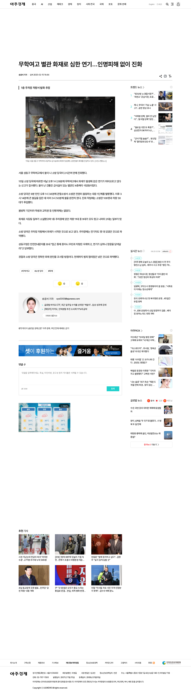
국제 (102, 4)
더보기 (144, 445)
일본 (160, 400)
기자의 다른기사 (51, 316)
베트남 (169, 400)
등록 (113, 388)
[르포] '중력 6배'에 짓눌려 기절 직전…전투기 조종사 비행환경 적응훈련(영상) (69, 558)
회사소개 (13, 663)
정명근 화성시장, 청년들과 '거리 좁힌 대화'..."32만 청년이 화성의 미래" (151, 276)
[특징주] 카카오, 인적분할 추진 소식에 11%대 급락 (65, 309)
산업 (50, 4)
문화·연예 (122, 4)
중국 (34, 4)
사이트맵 (138, 663)
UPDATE (165, 251)
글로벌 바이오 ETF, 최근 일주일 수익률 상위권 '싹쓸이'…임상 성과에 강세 (75, 305)
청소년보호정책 (91, 663)
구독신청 (27, 663)
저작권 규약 (109, 663)
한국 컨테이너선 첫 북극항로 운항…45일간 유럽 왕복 (152, 300)
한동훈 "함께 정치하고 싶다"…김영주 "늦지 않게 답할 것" (106, 558)
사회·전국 (90, 4)
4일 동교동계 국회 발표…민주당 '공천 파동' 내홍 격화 (34, 589)
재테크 (60, 4)
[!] (171, 87)
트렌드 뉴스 (136, 87)
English (152, 4)
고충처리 (124, 663)
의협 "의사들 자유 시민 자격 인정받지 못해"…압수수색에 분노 (106, 589)
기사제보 (55, 663)
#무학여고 (25, 271)
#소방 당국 (39, 271)
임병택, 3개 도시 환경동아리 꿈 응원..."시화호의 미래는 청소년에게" (153, 288)
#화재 (50, 271)
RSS (150, 663)
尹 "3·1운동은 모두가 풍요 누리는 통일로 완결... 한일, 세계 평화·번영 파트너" (69, 589)
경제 (70, 4)
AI (42, 4)
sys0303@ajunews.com (68, 298)
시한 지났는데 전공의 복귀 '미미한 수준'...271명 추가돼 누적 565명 (33, 558)
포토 (111, 4)
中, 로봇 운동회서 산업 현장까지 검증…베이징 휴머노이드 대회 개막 (152, 312)
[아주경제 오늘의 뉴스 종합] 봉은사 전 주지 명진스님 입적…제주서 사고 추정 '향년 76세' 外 (153, 264)
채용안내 (41, 663)
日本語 (159, 4)
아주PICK (135, 330)
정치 (79, 4)
